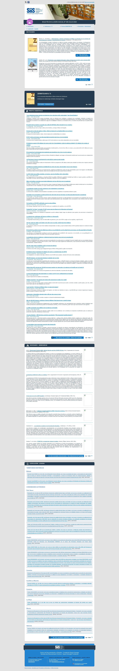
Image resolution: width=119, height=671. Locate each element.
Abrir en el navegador (89, 2)
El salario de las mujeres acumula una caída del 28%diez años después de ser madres (49, 124)
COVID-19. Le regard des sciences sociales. (47, 441)
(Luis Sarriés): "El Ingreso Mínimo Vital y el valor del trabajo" (42, 287)
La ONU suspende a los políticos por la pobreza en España (41, 307)
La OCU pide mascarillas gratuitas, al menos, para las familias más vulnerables (47, 174)
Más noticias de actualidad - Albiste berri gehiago (69, 337)
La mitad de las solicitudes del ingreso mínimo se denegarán (42, 216)
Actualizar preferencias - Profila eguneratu (48, 667)
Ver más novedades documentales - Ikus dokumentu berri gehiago (65, 456)
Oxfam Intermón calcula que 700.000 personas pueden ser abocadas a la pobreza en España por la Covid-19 (55, 267)
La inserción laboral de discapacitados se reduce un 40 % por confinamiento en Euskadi (49, 273)
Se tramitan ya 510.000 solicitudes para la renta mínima (41, 203)
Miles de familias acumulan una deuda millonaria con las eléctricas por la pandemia (48, 181)
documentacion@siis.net (58, 661)
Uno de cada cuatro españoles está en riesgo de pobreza (41, 245)
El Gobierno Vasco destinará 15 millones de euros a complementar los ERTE (46, 251)
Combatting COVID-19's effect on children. (36, 374)
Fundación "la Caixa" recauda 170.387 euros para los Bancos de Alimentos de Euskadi (49, 209)
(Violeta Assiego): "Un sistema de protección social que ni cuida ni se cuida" (46, 279)
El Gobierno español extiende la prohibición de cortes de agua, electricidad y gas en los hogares (51, 166)
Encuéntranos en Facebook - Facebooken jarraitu (80, 664)
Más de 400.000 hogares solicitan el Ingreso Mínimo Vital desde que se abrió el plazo (48, 300)
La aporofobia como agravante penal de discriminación (41, 324)
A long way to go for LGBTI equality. (35, 395)
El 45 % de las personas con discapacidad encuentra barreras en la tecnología (47, 137)
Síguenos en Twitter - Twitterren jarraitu (79, 660)
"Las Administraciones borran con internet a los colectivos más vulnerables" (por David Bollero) (52, 115)
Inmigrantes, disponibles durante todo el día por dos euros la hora (43, 294)
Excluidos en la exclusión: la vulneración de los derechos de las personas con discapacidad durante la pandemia (56, 194)
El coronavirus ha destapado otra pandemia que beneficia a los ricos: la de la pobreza (49, 152)
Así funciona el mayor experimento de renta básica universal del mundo (45, 159)
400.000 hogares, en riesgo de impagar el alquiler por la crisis (42, 258)
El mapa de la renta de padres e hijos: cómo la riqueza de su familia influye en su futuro (49, 131)
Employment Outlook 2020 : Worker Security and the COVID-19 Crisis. (47, 350)
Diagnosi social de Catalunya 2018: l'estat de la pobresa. (51, 410)
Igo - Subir (88, 84)
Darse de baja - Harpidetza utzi (32, 667)
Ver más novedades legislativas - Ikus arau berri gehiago (68, 637)
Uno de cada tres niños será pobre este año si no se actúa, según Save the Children (48, 222)
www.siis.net (31, 661)
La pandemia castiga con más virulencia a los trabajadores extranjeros (45, 188)
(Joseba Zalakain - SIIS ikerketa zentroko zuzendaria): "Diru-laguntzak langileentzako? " (49, 315)
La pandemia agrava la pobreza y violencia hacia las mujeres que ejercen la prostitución (49, 237)
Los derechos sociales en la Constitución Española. (47, 425)
